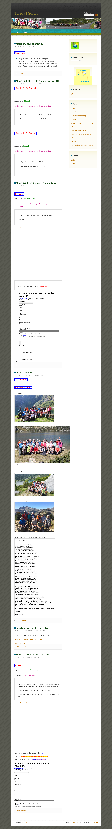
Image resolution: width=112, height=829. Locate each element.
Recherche (87, 13)
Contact (73, 119)
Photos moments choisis (79, 131)
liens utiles (74, 141)
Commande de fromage (78, 116)
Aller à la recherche (91, 6)
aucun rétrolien (21, 73)
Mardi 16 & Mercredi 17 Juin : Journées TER (38, 81)
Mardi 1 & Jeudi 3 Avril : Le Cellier (33, 654)
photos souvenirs (24, 372)
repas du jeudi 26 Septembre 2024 (82, 145)
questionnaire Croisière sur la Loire (33, 628)
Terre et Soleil (26, 13)
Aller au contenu (68, 6)
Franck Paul (76, 822)
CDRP (73, 163)
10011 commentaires (21, 620)
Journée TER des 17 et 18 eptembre (82, 123)
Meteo (73, 127)
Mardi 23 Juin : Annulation (29, 43)
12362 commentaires (21, 647)
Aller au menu (79, 6)
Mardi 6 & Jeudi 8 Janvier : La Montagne (36, 183)
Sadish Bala (94, 822)
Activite (74, 108)
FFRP (73, 159)
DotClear (24, 822)
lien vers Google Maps (21, 228)
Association (75, 112)
